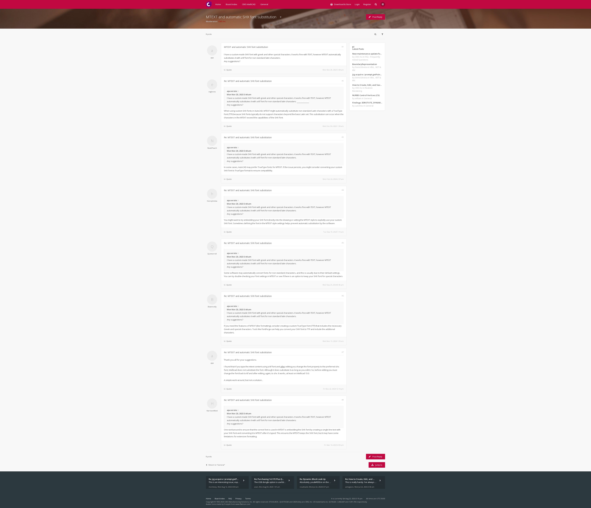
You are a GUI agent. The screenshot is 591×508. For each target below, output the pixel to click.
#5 (343, 243)
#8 (343, 400)
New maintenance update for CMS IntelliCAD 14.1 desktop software (367, 53)
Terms (248, 498)
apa (212, 57)
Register (367, 4)
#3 (343, 137)
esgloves (212, 91)
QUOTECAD (284, 502)
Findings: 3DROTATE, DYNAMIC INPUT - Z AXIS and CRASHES (367, 102)
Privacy (238, 498)
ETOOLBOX (274, 502)
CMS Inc (222, 21)
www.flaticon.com (242, 504)
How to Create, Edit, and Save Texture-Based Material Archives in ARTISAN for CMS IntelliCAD (367, 85)
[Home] (209, 4)
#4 (343, 190)
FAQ (230, 498)
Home (208, 498)
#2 (343, 81)
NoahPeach (212, 148)
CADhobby (297, 502)
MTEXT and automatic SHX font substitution (241, 16)
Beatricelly (212, 306)
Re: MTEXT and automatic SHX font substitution (248, 81)
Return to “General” (217, 465)
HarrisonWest (212, 411)
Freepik (227, 504)
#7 (343, 352)
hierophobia (212, 201)
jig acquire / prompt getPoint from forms (367, 74)
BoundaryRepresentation (364, 64)
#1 (343, 47)
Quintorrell (212, 254)
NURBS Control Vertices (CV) (366, 95)
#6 (343, 296)
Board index (220, 498)
